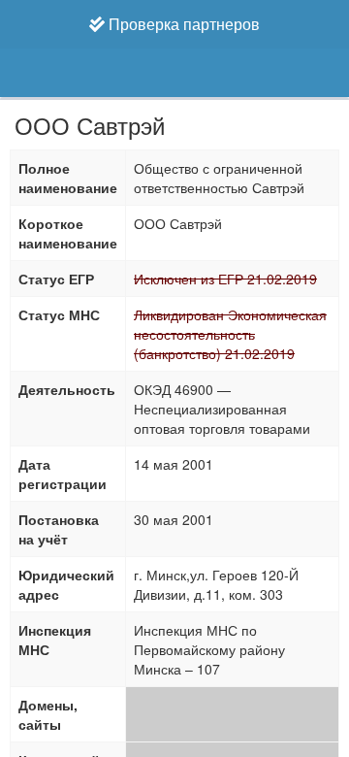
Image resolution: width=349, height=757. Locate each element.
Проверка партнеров (182, 24)
